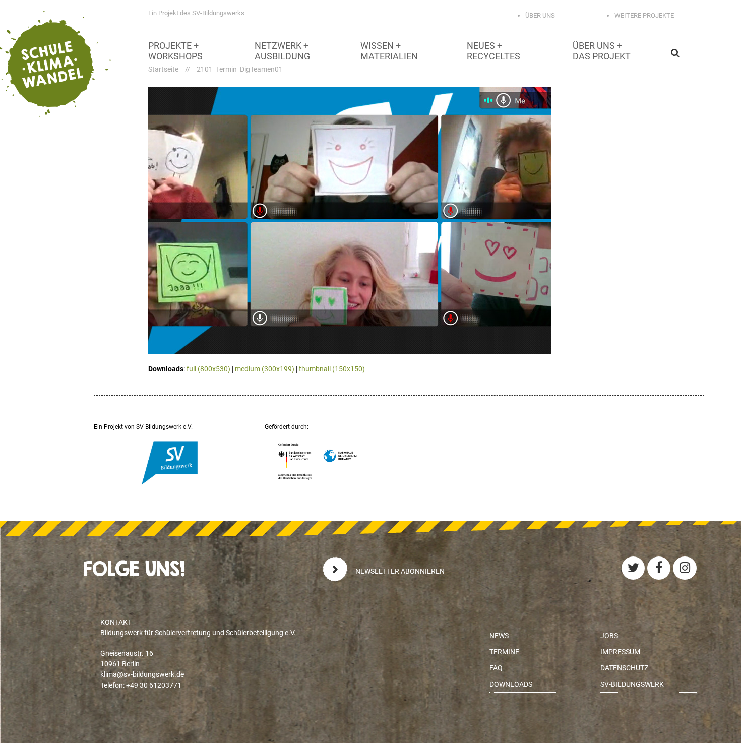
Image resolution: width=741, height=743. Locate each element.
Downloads (510, 684)
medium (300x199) (264, 369)
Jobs (609, 636)
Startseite (163, 69)
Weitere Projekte (644, 15)
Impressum (620, 652)
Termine (504, 652)
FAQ (496, 668)
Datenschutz (624, 668)
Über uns (540, 15)
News (499, 636)
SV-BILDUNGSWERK (632, 684)
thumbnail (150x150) (332, 369)
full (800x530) (208, 369)
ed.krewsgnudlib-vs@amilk (142, 674)
